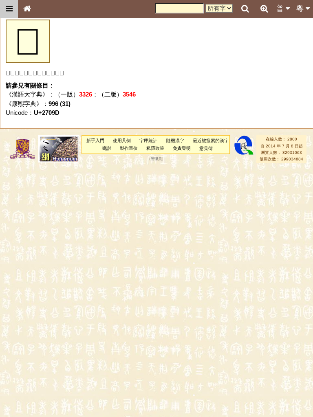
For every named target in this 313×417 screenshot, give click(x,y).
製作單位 (129, 148)
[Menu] (9, 9)
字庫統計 (148, 140)
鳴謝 (106, 148)
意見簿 (206, 148)
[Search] (245, 9)
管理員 (156, 159)
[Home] (27, 9)
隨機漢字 (175, 140)
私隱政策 (155, 148)
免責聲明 (182, 148)
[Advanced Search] (264, 8)
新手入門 (95, 140)
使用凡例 (122, 140)
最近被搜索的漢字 (211, 140)
